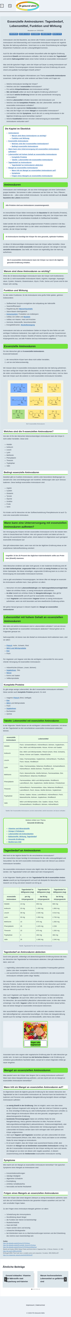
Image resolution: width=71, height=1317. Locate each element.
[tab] (31, 1289)
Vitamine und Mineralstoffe (19, 828)
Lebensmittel (46, 34)
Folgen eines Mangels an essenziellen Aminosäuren (32, 176)
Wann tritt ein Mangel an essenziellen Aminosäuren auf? (34, 170)
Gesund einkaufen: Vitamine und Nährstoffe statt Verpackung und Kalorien (18, 1279)
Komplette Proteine (19, 157)
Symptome (16, 173)
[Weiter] (65, 1279)
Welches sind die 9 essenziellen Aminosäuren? (30, 144)
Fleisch (9, 645)
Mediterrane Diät (14, 842)
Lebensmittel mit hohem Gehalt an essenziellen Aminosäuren (32, 154)
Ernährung (14, 34)
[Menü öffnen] (2, 5)
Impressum (30, 1305)
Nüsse (8, 673)
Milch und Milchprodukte (16, 648)
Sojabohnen (11, 670)
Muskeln (27, 317)
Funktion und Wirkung (20, 138)
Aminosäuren (13, 133)
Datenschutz (40, 1305)
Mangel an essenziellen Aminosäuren (23, 168)
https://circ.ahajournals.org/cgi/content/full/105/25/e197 (18, 1255)
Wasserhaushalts (26, 309)
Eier (8, 651)
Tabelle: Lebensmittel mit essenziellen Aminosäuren (32, 160)
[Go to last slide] (5, 1279)
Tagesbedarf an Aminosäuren (20, 162)
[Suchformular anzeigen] (9, 5)
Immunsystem (12, 314)
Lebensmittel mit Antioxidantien (20, 834)
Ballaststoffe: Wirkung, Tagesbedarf (22, 836)
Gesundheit (35, 34)
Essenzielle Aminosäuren (18, 141)
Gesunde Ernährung (16, 839)
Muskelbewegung (28, 325)
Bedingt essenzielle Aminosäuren (25, 146)
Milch (8, 703)
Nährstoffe (57, 34)
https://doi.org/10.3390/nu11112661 (12, 1251)
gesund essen (24, 34)
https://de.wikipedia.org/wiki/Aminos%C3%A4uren (16, 1243)
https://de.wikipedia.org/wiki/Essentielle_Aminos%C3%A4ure (19, 1245)
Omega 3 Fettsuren (16, 831)
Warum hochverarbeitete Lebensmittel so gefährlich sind (52, 1279)
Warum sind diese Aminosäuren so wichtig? (29, 136)
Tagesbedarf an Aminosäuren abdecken (27, 165)
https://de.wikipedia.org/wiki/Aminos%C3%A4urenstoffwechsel (20, 1247)
